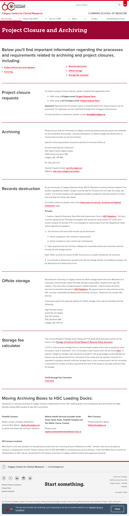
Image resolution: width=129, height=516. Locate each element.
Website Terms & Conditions (11, 485)
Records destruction (78, 66)
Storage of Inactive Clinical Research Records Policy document (84, 342)
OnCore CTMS (55, 18)
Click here (49, 380)
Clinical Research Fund (115, 18)
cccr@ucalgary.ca (56, 466)
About (74, 18)
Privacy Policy (6, 488)
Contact (94, 18)
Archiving (8, 71)
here (119, 350)
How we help (6, 18)
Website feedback (8, 491)
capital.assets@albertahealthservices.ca (63, 431)
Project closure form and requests (19, 67)
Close (117, 508)
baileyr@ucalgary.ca (30, 425)
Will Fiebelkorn (109, 216)
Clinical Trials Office (30, 18)
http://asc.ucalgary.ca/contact (66, 171)
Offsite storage (75, 70)
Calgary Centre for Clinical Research (22, 13)
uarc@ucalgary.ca (74, 168)
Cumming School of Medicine (107, 13)
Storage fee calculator (79, 75)
